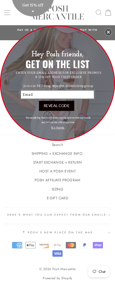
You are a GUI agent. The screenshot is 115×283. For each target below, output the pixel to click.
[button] (108, 32)
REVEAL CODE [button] (57, 105)
